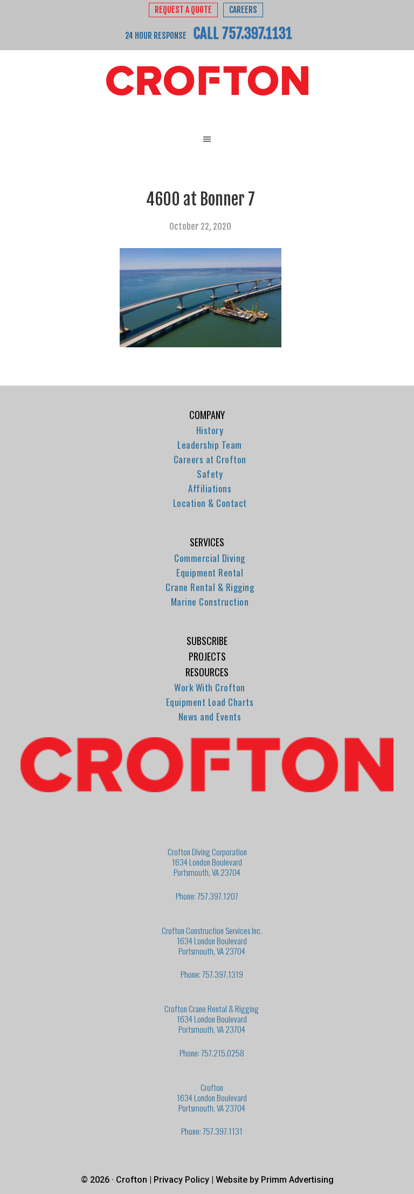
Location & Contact (210, 503)
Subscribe (207, 641)
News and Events (210, 716)
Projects (207, 656)
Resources (207, 672)
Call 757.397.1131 (243, 33)
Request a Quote (183, 10)
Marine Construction (210, 601)
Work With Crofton (209, 687)
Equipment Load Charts (210, 702)
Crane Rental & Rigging (209, 587)
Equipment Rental (209, 572)
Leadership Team (209, 444)
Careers (243, 10)
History (210, 430)
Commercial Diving (209, 558)
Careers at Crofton (210, 459)
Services (207, 542)
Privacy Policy (181, 1180)
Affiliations (209, 488)
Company (207, 415)
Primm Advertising (297, 1180)
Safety (210, 474)
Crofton (207, 81)
